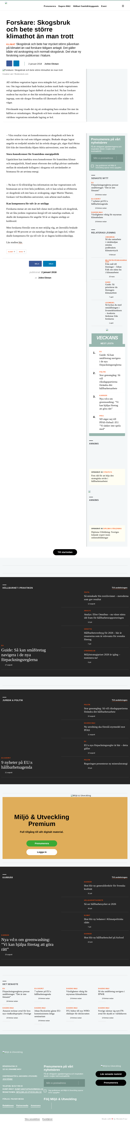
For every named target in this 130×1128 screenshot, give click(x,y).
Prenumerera (50, 6)
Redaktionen (8, 1105)
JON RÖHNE (8, 1079)
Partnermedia (22, 1105)
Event (104, 6)
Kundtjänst (47, 1119)
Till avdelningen (119, 588)
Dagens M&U (64, 6)
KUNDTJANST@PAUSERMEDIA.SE (29, 1089)
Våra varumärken (32, 1119)
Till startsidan (65, 552)
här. (20, 242)
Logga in (42, 852)
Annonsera (35, 1105)
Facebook (47, 1106)
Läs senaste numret (111, 1074)
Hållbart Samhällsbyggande (86, 6)
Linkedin (56, 1106)
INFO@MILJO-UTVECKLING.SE (29, 1092)
